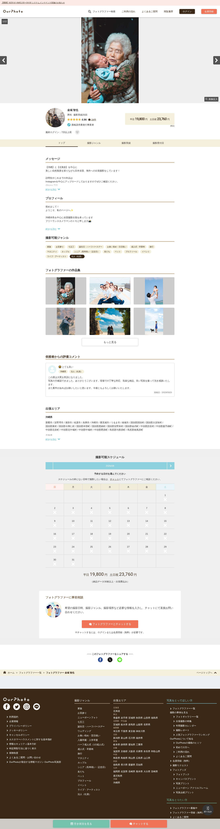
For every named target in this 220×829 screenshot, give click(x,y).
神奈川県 (140, 731)
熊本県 (139, 771)
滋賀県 (116, 751)
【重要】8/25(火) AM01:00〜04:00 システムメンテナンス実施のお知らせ (33, 3)
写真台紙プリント (185, 792)
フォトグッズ (179, 770)
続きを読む (51, 189)
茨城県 (116, 724)
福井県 (139, 738)
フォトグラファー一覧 (30, 672)
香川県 (124, 764)
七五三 (81, 722)
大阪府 (131, 751)
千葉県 (124, 731)
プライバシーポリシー (20, 726)
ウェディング (84, 731)
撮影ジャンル (94, 143)
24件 (93, 119)
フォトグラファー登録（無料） (188, 812)
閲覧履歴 (168, 11)
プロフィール (84, 780)
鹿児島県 (117, 776)
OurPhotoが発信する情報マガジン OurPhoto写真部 (35, 762)
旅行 (80, 753)
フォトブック (182, 774)
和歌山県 (155, 751)
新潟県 (116, 738)
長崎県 (131, 771)
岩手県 (124, 717)
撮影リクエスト (180, 765)
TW (16, 706)
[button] (66, 290)
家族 (80, 708)
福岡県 (116, 771)
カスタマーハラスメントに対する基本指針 (30, 739)
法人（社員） (84, 794)
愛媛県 (131, 764)
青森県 (116, 717)
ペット (81, 776)
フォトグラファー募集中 (185, 808)
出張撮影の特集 (184, 721)
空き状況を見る (83, 823)
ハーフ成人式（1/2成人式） (92, 744)
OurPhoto (16, 699)
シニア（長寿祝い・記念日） (92, 767)
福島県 (154, 717)
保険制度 (13, 753)
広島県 (139, 758)
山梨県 (139, 724)
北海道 (116, 711)
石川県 (131, 738)
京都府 (124, 751)
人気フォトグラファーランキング (193, 734)
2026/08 (110, 466)
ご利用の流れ (128, 11)
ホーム (11, 672)
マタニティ (83, 758)
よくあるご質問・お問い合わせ (25, 757)
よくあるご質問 (150, 11)
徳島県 (116, 764)
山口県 (146, 758)
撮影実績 (126, 143)
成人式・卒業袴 (85, 749)
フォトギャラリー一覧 (187, 716)
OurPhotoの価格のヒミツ (188, 742)
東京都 (131, 731)
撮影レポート (182, 730)
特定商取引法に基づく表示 (22, 748)
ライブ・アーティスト (89, 789)
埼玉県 (116, 731)
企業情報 (13, 721)
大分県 (146, 771)
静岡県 (124, 744)
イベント (82, 785)
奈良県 (146, 751)
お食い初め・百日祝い (89, 735)
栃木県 (124, 724)
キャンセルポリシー (19, 735)
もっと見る (110, 342)
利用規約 (13, 717)
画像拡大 (213, 99)
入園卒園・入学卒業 (88, 740)
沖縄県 (116, 782)
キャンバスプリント (186, 779)
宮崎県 (154, 771)
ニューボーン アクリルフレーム (192, 788)
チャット (114, 479)
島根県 (124, 758)
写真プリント (182, 783)
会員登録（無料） (182, 761)
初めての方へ (182, 747)
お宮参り (82, 713)
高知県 (139, 764)
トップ (61, 143)
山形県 (146, 717)
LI (36, 706)
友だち (81, 771)
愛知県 (131, 744)
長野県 (146, 724)
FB (6, 706)
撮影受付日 (158, 143)
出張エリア (119, 700)
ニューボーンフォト (88, 717)
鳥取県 (116, 758)
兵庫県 (139, 751)
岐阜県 (116, 744)
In (26, 706)
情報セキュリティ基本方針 (22, 744)
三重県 (139, 744)
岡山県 (131, 758)
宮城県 (131, 717)
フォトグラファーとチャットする (111, 624)
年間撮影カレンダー (186, 725)
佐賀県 (124, 771)
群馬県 (131, 724)
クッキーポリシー (18, 730)
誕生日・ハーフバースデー (91, 726)
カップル (82, 762)
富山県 (124, 738)
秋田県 (139, 717)
